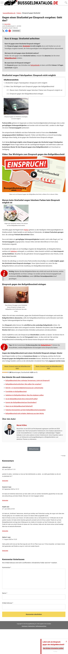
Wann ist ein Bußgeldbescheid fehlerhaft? (19, 406)
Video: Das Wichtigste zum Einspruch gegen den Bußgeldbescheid (29, 86)
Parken (19, 13)
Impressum (25, 626)
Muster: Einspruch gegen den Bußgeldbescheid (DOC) (17, 367)
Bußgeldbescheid (10, 58)
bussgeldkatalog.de (9, 13)
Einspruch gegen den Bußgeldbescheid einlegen (26, 94)
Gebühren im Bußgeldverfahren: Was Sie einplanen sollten (24, 395)
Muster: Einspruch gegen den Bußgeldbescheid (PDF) (48, 367)
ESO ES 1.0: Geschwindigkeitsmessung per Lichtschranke (24, 388)
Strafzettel (26, 46)
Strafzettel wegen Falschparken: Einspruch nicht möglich (26, 83)
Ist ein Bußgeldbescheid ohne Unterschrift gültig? (21, 399)
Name (4, 593)
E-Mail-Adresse (7, 603)
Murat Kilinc (7, 24)
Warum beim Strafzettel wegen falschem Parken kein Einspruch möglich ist (36, 90)
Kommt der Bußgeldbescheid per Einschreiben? (21, 402)
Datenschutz (31, 626)
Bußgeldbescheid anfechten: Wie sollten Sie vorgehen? (23, 384)
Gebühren (13, 251)
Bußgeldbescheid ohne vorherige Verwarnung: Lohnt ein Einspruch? (27, 380)
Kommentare (16, 30)
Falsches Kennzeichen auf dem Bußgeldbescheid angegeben (25, 410)
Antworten (5, 480)
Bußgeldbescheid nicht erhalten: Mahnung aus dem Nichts (24, 413)
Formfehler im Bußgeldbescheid (16, 391)
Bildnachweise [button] (34, 449)
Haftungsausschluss (41, 626)
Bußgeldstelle (35, 65)
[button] (3, 31)
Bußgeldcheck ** (46, 345)
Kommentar (6, 567)
